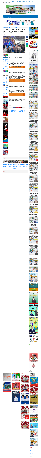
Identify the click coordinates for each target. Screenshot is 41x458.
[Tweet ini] (27, 39)
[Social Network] (18, 3)
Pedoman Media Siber (31, 371)
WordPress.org (31, 453)
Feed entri (31, 450)
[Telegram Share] (27, 44)
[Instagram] (18, 107)
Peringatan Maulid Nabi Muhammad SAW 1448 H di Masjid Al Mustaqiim (5, 165)
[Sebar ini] (27, 37)
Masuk (36, 369)
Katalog (30, 370)
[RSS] (23, 107)
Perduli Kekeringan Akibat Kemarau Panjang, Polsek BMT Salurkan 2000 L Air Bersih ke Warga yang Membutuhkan (10, 165)
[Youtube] (20, 107)
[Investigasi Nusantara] (7, 2)
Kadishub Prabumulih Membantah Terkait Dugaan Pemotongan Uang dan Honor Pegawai (21, 110)
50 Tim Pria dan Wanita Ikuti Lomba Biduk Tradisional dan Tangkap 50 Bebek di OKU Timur (25, 165)
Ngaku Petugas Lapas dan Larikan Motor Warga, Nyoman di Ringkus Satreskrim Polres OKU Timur (7, 90)
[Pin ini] (27, 41)
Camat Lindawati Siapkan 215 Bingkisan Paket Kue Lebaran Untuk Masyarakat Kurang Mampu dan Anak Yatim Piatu (12, 110)
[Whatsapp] (27, 46)
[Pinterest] (17, 107)
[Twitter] (15, 107)
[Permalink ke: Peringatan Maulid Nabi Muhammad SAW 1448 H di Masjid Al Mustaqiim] (5, 161)
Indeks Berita (32, 370)
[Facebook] (14, 107)
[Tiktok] (21, 107)
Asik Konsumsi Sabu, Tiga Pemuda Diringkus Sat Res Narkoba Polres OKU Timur (7, 79)
